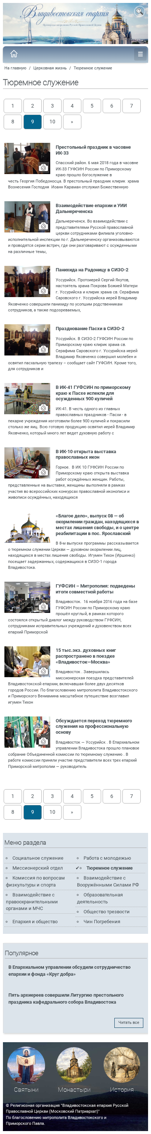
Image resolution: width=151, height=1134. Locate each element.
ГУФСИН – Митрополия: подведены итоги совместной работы (95, 589)
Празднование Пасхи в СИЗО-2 (90, 328)
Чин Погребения (102, 921)
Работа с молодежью (107, 858)
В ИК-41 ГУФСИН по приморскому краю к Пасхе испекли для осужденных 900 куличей (93, 393)
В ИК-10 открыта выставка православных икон (86, 454)
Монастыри (74, 1089)
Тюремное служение (93, 68)
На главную (15, 68)
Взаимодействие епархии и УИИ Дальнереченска (91, 208)
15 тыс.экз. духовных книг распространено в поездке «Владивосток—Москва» (86, 656)
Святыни (26, 1089)
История (122, 1089)
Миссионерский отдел (37, 868)
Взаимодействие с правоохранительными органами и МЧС (32, 901)
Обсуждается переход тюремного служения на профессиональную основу (94, 726)
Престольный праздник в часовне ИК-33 (93, 150)
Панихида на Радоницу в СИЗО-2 (92, 269)
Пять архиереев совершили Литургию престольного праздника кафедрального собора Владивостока (66, 998)
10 (52, 121)
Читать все (128, 1022)
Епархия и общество (35, 921)
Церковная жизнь (50, 68)
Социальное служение (37, 858)
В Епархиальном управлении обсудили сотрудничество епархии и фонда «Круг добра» (69, 970)
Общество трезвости (107, 911)
